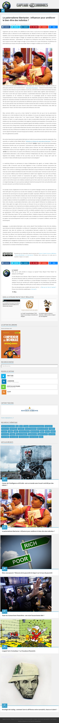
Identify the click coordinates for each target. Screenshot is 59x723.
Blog (17, 426)
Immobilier (4, 431)
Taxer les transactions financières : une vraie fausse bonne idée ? (23, 615)
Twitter (41, 437)
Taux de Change (5, 437)
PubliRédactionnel (32, 434)
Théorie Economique (23, 437)
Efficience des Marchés (42, 429)
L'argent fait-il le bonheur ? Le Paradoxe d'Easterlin (18, 651)
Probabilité (12, 434)
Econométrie (21, 429)
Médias (42, 431)
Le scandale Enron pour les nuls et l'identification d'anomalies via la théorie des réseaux (11, 304)
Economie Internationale (31, 429)
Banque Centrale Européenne (8, 426)
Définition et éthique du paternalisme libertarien (38, 141)
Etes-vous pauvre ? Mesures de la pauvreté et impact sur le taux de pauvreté (27, 573)
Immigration (51, 429)
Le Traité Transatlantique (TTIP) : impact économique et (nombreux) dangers (29, 315)
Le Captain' (12, 24)
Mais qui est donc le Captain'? (48, 287)
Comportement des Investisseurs (36, 426)
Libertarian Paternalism (32, 88)
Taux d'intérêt (52, 434)
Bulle (21, 426)
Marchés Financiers (35, 431)
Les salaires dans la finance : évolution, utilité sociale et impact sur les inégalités (47, 315)
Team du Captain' (13, 437)
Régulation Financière (42, 434)
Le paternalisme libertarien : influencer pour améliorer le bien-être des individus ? (28, 531)
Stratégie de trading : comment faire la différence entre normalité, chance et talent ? (29, 709)
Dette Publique (13, 429)
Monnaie (47, 431)
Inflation (16, 431)
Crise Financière (48, 426)
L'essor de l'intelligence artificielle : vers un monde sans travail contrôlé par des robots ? (28, 484)
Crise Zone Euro (5, 429)
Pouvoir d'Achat (5, 434)
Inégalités (10, 431)
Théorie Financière (34, 437)
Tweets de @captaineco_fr (7, 418)
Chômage (26, 426)
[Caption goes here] (25, 462)
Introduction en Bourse (24, 431)
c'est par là (33, 289)
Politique (53, 431)
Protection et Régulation (22, 24)
